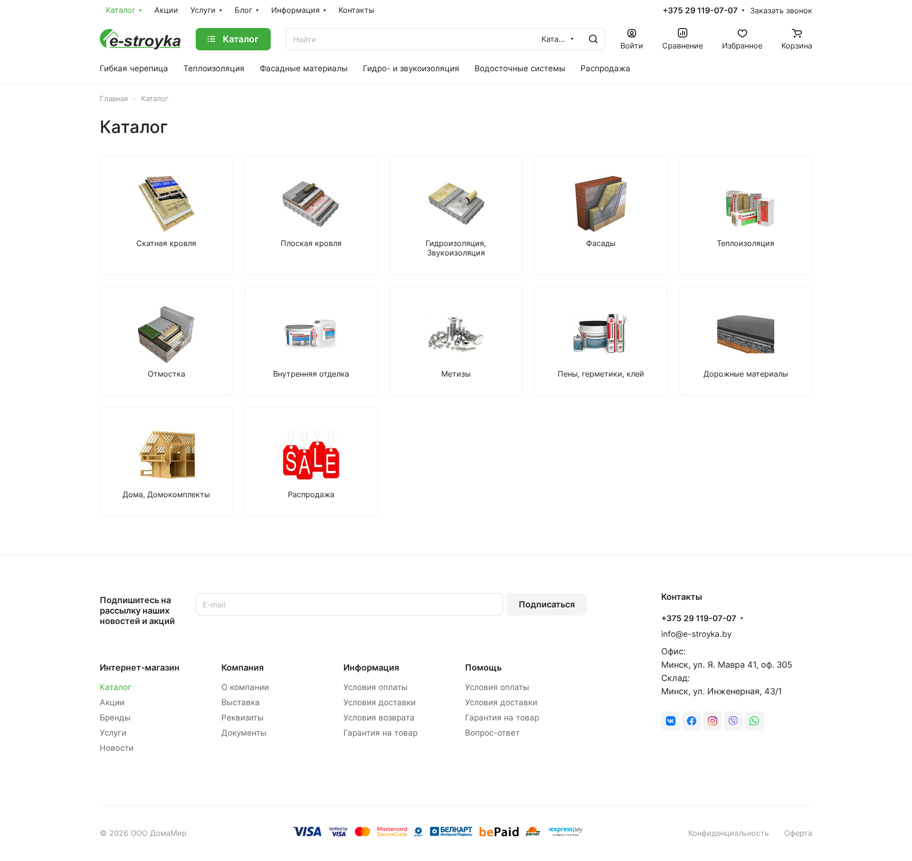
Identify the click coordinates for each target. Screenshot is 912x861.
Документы (243, 733)
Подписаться (547, 604)
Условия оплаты (375, 687)
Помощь (483, 667)
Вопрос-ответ (492, 733)
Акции (112, 702)
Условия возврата (379, 717)
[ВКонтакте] (670, 720)
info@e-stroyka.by (696, 634)
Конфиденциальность (728, 833)
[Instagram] (712, 720)
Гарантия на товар (380, 733)
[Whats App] (754, 720)
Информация (371, 667)
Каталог (116, 687)
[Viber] (733, 720)
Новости (116, 748)
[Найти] (593, 39)
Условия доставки (379, 702)
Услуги (113, 733)
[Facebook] (691, 720)
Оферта (798, 833)
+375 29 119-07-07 (700, 10)
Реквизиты (242, 717)
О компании (245, 687)
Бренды (115, 717)
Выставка (240, 702)
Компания (242, 667)
